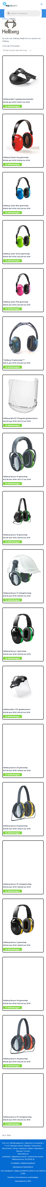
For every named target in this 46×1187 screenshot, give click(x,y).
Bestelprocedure (17, 1146)
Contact (27, 1151)
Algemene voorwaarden (34, 1143)
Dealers (30, 1148)
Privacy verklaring (19, 1148)
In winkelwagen (12, 106)
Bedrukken (39, 1148)
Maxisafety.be (23, 1154)
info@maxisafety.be (28, 1163)
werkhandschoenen (35, 1157)
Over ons (5, 1143)
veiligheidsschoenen (19, 1157)
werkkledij (6, 1157)
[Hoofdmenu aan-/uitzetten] (41, 4)
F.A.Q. (7, 1146)
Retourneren (7, 1148)
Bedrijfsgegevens (16, 1143)
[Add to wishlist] (39, 59)
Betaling (27, 1146)
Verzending (36, 1146)
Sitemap (19, 1151)
